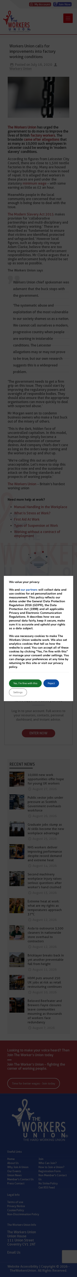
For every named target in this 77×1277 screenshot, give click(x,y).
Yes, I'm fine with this (25, 683)
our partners (29, 590)
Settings (18, 692)
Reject (51, 683)
